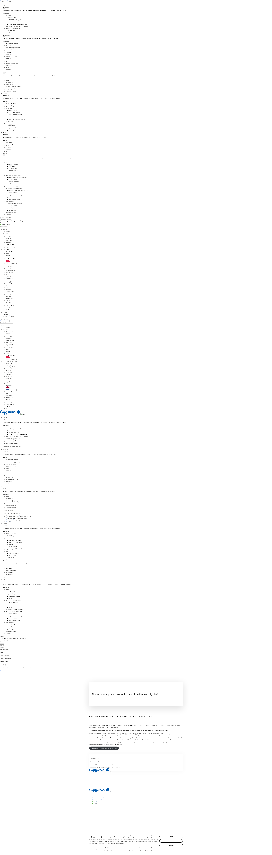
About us (7, 155)
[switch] (0, 220)
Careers (7, 95)
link (4, 7)
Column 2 (94, 822)
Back (10, 17)
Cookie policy (98, 826)
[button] (8, 316)
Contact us (97, 819)
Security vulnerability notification (99, 782)
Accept (171, 836)
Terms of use (95, 776)
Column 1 (94, 806)
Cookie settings (98, 828)
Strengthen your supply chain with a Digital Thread (104, 748)
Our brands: (92, 795)
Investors (94, 775)
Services (7, 73)
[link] (7, 1)
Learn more (6, 13)
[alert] (136, 765)
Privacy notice (98, 830)
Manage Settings (171, 841)
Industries (7, 35)
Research (105, 739)
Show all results (4, 661)
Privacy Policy (95, 780)
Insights (7, 7)
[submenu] (6, 559)
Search (2, 636)
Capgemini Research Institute (10, 443)
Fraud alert (94, 786)
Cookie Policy (95, 784)
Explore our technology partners (11, 513)
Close (2, 643)
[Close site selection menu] (7, 319)
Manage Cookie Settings (99, 837)
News (6, 134)
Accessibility (94, 778)
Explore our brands (8, 510)
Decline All (171, 845)
